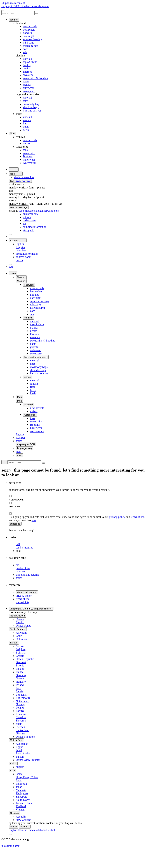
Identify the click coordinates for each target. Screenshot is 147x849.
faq (17, 564)
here (34, 520)
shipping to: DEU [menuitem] (26, 444)
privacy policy (117, 516)
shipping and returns (27, 574)
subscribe (15, 523)
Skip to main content (13, 2)
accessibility (22, 602)
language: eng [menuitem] (24, 448)
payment (20, 571)
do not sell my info (26, 592)
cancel (13, 826)
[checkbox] (77, 496)
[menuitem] (31, 213)
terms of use (137, 516)
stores (19, 577)
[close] (2, 10)
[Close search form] (36, 13)
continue (24, 826)
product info (23, 568)
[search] (14, 169)
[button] (21, 281)
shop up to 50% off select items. (25, 6)
